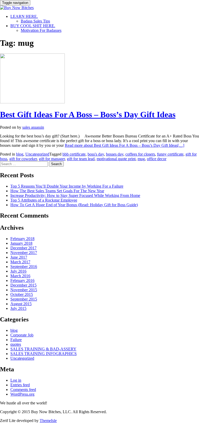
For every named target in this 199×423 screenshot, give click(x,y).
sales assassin (33, 127)
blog (19, 154)
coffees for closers (140, 154)
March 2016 (20, 276)
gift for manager (52, 159)
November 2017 (23, 252)
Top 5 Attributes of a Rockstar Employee (43, 200)
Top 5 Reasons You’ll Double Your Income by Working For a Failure (66, 186)
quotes (15, 344)
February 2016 (22, 280)
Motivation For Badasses (41, 30)
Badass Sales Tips (35, 21)
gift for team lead (81, 159)
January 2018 (21, 243)
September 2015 (23, 299)
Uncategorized (37, 154)
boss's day (96, 154)
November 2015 (23, 290)
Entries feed (20, 385)
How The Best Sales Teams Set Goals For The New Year (57, 191)
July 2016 (18, 271)
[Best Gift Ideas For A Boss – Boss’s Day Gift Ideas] (32, 102)
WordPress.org (22, 394)
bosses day (114, 154)
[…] (124, 145)
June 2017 (18, 257)
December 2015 (23, 285)
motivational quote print (116, 159)
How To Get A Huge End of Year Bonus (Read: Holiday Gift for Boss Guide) (74, 205)
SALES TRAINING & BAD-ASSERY (43, 349)
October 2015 (21, 294)
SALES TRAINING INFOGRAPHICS (43, 353)
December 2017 (23, 248)
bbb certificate (74, 154)
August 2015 (21, 304)
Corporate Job (21, 335)
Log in (15, 380)
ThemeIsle (48, 420)
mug (141, 159)
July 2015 (18, 308)
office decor (156, 159)
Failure (16, 339)
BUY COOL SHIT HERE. (32, 26)
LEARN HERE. (24, 16)
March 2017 (20, 262)
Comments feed (23, 389)
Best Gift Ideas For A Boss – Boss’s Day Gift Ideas (87, 114)
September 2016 (23, 266)
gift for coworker (23, 159)
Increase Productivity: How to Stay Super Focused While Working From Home (75, 195)
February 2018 (22, 238)
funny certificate (170, 154)
